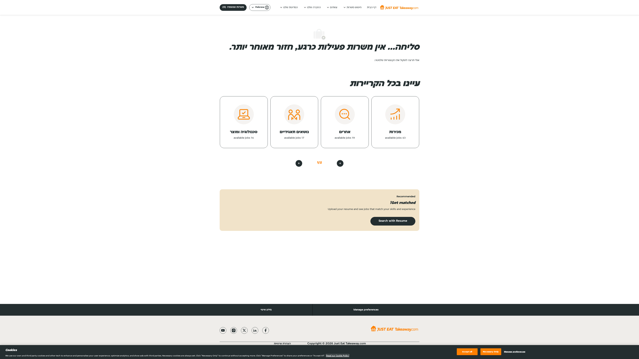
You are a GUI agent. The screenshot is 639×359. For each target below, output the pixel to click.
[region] (319, 352)
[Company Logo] (399, 7)
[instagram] (233, 330)
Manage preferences (366, 309)
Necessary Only (491, 352)
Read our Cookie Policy (337, 356)
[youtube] (223, 330)
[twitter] (244, 330)
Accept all (467, 352)
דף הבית (371, 7)
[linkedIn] (255, 330)
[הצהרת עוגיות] (273, 343)
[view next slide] (299, 163)
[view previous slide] (340, 163)
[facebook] (265, 330)
